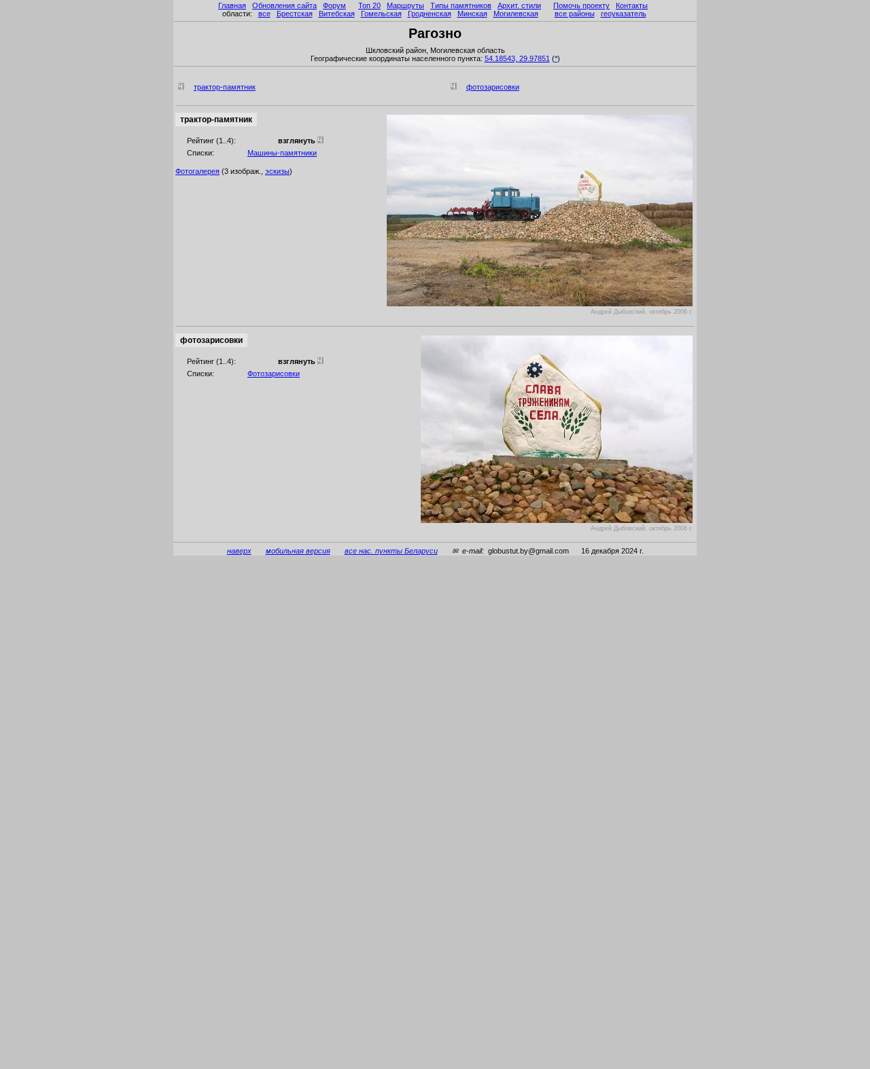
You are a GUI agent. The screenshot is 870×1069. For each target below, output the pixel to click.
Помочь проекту (581, 5)
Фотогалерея (197, 171)
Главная (232, 5)
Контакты (632, 5)
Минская (472, 14)
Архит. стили (519, 5)
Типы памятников (460, 5)
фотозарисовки (492, 87)
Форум (334, 5)
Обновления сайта (284, 5)
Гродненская (429, 14)
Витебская (337, 14)
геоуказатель (623, 14)
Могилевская (515, 14)
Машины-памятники (282, 153)
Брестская (295, 14)
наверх (239, 551)
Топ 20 (369, 5)
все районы (575, 14)
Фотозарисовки (273, 373)
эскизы (277, 171)
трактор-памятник (225, 87)
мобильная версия (298, 551)
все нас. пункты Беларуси (391, 551)
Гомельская (381, 14)
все (264, 14)
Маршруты (405, 5)
